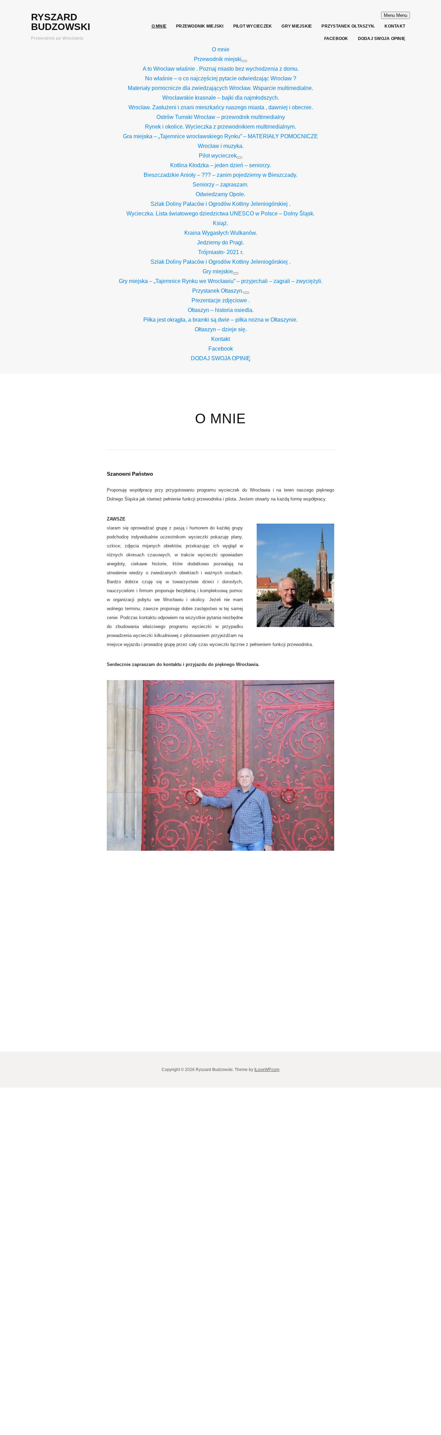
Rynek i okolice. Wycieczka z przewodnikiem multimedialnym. (220, 127)
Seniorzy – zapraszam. (220, 185)
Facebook (336, 38)
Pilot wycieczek (252, 26)
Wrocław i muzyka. (221, 146)
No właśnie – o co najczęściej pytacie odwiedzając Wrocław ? (220, 78)
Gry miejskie (296, 26)
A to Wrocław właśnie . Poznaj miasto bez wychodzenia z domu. (221, 69)
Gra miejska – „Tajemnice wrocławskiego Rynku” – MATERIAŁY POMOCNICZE (220, 136)
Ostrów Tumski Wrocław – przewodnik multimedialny (220, 117)
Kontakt (394, 26)
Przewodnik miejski (200, 26)
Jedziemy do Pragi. (220, 242)
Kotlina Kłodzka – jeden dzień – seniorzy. (220, 165)
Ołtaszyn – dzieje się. (221, 329)
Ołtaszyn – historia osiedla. (221, 310)
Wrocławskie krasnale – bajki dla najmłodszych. (220, 98)
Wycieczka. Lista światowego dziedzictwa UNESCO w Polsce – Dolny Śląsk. (220, 213)
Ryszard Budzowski (60, 22)
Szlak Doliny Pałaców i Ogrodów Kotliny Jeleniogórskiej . (220, 204)
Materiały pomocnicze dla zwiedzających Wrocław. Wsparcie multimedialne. (220, 88)
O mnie (159, 26)
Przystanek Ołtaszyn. (348, 26)
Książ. (220, 223)
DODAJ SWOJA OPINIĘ (382, 38)
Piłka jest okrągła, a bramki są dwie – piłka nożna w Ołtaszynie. (220, 320)
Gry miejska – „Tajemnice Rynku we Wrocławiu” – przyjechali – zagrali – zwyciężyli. (220, 281)
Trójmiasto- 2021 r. (220, 252)
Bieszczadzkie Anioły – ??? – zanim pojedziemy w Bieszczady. (220, 175)
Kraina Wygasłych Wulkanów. (220, 233)
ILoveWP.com (266, 1069)
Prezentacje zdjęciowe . (221, 300)
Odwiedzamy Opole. (220, 194)
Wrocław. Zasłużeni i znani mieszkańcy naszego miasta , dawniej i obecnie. (221, 107)
